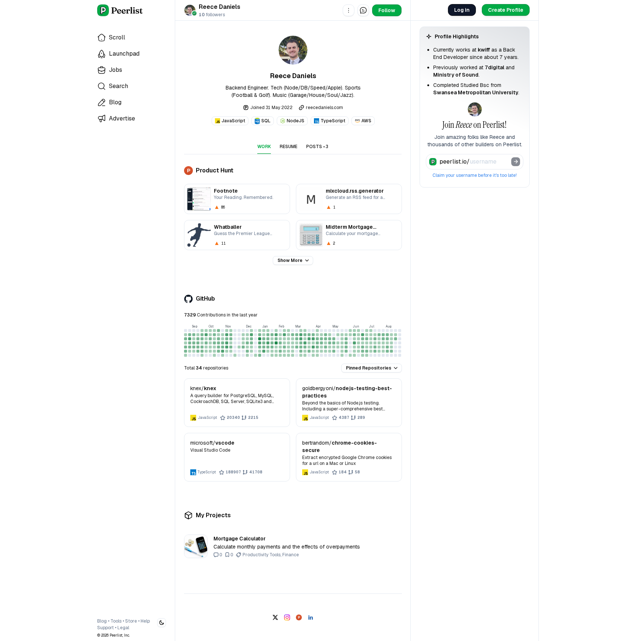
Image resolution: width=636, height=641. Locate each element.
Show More (290, 260)
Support (105, 628)
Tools (115, 621)
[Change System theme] (161, 622)
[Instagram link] (287, 617)
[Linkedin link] (310, 617)
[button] (348, 10)
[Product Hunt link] (298, 617)
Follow (386, 10)
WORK (264, 147)
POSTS (317, 147)
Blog (102, 621)
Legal (123, 628)
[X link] (275, 617)
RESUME (288, 147)
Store (131, 621)
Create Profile (505, 10)
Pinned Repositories (368, 368)
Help (145, 621)
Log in (462, 10)
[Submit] (515, 161)
